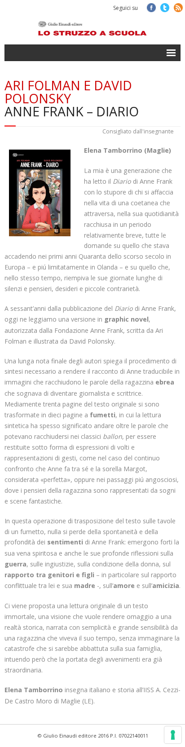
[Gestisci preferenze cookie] (172, 734)
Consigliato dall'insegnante (138, 131)
